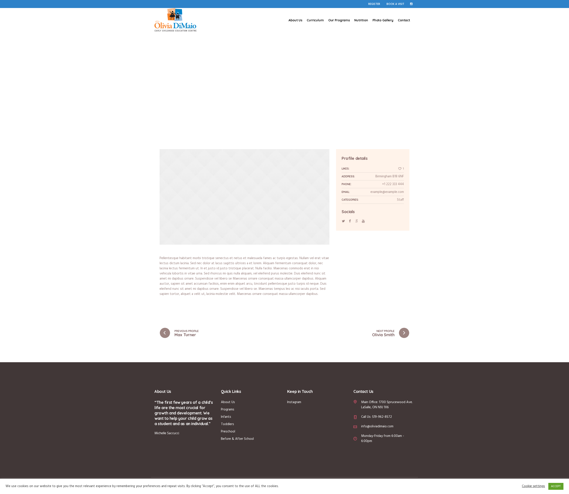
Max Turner (185, 334)
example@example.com (387, 192)
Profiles (280, 84)
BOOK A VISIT (395, 4)
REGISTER (374, 4)
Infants (226, 417)
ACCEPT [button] (556, 486)
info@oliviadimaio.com (377, 426)
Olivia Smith (383, 334)
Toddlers (227, 424)
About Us (228, 402)
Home (268, 84)
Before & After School (237, 439)
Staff (400, 199)
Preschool (228, 431)
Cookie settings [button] (533, 486)
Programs (227, 409)
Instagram (294, 402)
